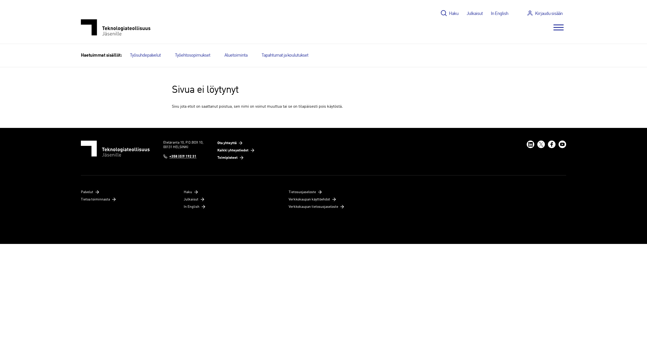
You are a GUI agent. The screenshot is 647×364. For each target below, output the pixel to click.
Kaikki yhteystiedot (232, 150)
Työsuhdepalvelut (145, 55)
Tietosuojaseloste (302, 192)
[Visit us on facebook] (552, 144)
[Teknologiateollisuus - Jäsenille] (115, 27)
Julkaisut (475, 13)
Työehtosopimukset (192, 55)
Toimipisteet (227, 158)
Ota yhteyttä (227, 143)
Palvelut (87, 192)
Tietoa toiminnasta (95, 199)
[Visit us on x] (541, 144)
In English (499, 13)
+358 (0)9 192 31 (182, 156)
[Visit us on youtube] (562, 144)
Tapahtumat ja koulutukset (285, 55)
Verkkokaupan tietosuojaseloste (313, 207)
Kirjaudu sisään (549, 13)
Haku (453, 13)
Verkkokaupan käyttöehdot (309, 199)
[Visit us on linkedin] (530, 144)
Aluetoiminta (235, 55)
